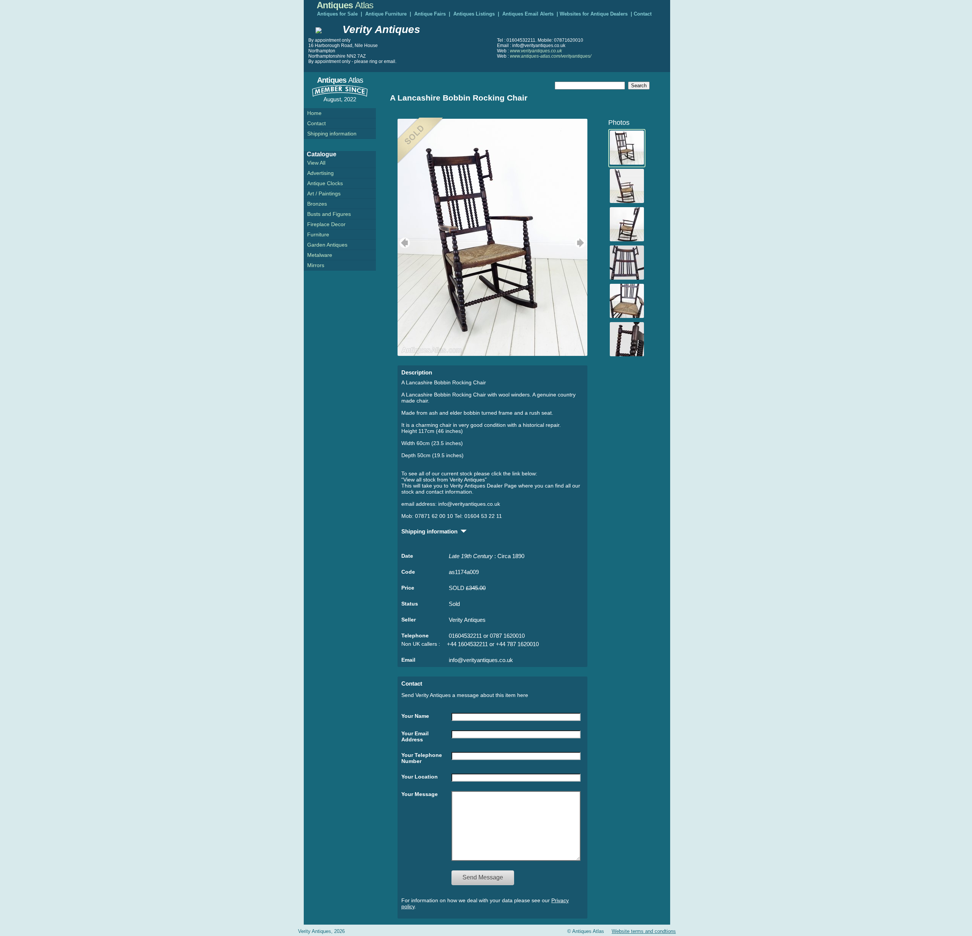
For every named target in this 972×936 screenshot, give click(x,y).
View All (316, 163)
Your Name (415, 716)
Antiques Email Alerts (528, 14)
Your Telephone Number (421, 758)
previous (404, 243)
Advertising (320, 173)
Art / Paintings (324, 193)
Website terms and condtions (644, 931)
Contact (643, 14)
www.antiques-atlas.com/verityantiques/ (550, 56)
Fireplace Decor (326, 224)
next (581, 243)
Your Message (419, 794)
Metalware (319, 255)
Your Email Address (415, 736)
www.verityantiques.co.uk (536, 50)
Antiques (345, 5)
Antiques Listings (474, 14)
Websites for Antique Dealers (594, 14)
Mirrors (315, 265)
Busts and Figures (329, 214)
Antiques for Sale (337, 14)
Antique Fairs (430, 14)
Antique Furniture (386, 14)
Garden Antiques (327, 245)
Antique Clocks (325, 183)
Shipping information (332, 134)
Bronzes (317, 204)
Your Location (419, 777)
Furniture (318, 234)
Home (314, 113)
